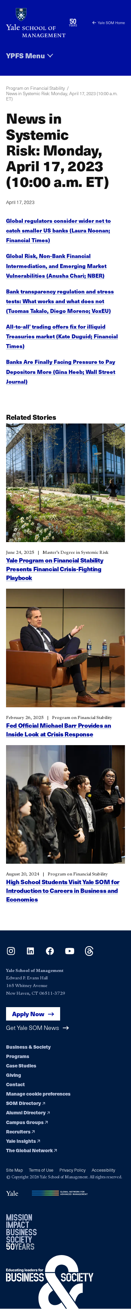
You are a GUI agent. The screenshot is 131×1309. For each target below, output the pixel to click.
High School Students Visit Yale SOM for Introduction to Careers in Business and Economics (63, 890)
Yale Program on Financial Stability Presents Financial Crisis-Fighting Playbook (54, 568)
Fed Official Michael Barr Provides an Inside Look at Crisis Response (58, 729)
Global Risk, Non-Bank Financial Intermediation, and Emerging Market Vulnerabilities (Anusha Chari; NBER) (56, 265)
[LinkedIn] (30, 953)
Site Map (14, 1170)
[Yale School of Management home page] (36, 23)
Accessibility (103, 1170)
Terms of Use (41, 1170)
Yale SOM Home (111, 22)
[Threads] (89, 953)
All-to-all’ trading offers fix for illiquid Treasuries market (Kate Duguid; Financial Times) (62, 336)
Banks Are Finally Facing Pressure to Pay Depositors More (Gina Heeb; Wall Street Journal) (60, 371)
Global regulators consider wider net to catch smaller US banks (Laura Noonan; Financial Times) (58, 230)
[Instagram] (11, 953)
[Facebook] (50, 953)
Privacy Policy (72, 1170)
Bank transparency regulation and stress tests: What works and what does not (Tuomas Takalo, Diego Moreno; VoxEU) (60, 301)
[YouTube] (70, 953)
